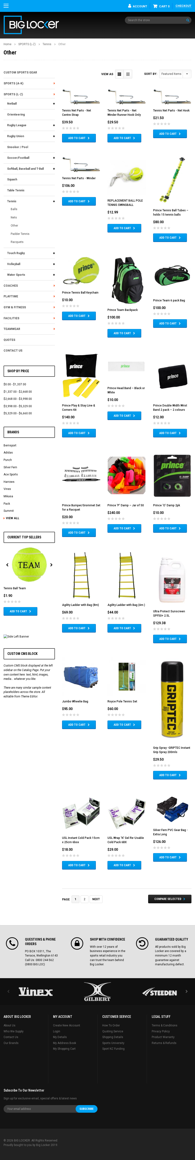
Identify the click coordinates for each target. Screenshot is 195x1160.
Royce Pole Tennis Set (122, 701)
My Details (60, 1037)
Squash (12, 179)
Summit (9, 510)
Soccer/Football (18, 158)
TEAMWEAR (12, 329)
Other (62, 44)
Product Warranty (163, 1037)
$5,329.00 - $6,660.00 (18, 413)
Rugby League (16, 125)
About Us (9, 1025)
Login (56, 1031)
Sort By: (150, 74)
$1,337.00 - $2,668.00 (18, 391)
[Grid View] (119, 74)
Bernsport (10, 445)
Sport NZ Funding (113, 1048)
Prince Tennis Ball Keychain (80, 292)
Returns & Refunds (164, 1043)
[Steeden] (159, 991)
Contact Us (11, 1037)
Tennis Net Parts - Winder (79, 178)
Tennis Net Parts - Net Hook (171, 110)
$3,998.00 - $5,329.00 (18, 406)
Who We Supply (14, 1031)
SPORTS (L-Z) (27, 44)
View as (107, 74)
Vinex (7, 489)
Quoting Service (112, 1031)
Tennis (47, 44)
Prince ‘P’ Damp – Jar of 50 (125, 505)
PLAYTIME (11, 296)
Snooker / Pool (17, 147)
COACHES (11, 285)
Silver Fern (10, 467)
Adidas (8, 452)
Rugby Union (15, 136)
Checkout (183, 6)
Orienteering (16, 114)
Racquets (17, 242)
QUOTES (9, 340)
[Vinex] (36, 991)
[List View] (128, 74)
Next (96, 899)
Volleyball (13, 264)
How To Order (111, 1025)
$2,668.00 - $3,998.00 (18, 399)
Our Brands (11, 1043)
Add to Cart (18, 611)
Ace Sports (11, 474)
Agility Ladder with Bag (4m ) (126, 605)
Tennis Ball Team (15, 588)
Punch (8, 460)
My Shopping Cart (64, 1048)
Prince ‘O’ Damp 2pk (166, 505)
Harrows (9, 481)
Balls (14, 209)
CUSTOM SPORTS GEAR (20, 72)
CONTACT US (13, 350)
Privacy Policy (161, 1031)
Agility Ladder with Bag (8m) (80, 605)
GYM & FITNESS (15, 307)
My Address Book (64, 1043)
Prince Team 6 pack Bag (169, 300)
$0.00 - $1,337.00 (15, 384)
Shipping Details (112, 1037)
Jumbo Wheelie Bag (75, 701)
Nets (14, 217)
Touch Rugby (16, 253)
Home (7, 44)
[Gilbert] (97, 991)
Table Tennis (15, 190)
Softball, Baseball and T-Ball (25, 168)
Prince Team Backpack (122, 310)
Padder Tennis (20, 234)
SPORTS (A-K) (13, 83)
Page (66, 899)
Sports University (113, 1043)
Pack (7, 503)
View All (12, 518)
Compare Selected (167, 899)
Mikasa (8, 496)
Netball (12, 103)
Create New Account (66, 1025)
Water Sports (16, 274)
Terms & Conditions (164, 1025)
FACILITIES (11, 318)
